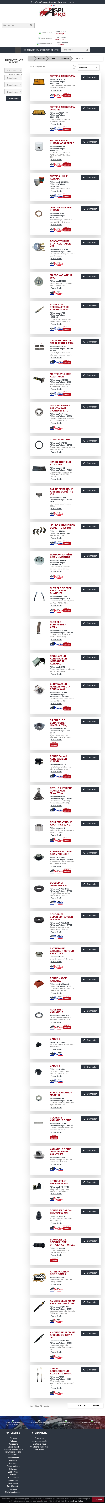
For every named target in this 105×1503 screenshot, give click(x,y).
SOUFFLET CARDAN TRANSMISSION (61, 1212)
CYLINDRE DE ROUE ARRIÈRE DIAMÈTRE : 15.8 (62, 491)
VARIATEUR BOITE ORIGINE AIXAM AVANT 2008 (60, 1151)
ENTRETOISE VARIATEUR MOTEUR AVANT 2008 (62, 951)
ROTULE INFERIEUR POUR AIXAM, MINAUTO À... (61, 790)
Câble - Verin (13, 1472)
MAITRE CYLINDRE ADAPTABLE (60, 375)
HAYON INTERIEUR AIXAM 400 (60, 463)
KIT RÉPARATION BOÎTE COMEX (59, 1273)
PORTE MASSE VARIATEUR (58, 979)
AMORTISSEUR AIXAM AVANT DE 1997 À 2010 (62, 1302)
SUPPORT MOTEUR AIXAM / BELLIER (61, 853)
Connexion (92, 77)
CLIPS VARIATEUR (60, 439)
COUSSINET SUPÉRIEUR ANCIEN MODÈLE (61, 917)
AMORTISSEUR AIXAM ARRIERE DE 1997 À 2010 (62, 1335)
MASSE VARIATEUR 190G (61, 276)
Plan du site (39, 1449)
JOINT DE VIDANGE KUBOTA (61, 209)
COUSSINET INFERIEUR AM (58, 884)
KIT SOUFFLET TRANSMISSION (59, 1182)
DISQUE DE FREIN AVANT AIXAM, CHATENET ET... (60, 408)
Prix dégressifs (13, 1486)
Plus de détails (56, 90)
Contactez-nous (39, 1444)
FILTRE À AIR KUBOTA (62, 76)
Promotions (39, 1438)
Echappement (13, 1457)
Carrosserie (13, 1444)
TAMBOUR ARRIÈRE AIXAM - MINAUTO (61, 556)
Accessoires (13, 1480)
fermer (98, 1500)
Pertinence (88, 67)
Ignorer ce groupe (14, 74)
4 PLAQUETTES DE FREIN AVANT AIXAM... (62, 342)
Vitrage (13, 1474)
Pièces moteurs (13, 1466)
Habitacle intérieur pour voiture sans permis (13, 1450)
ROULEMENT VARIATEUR (57, 1011)
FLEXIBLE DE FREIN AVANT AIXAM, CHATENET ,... (61, 590)
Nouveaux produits (39, 1441)
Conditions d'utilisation (39, 1446)
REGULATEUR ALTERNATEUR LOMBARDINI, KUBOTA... (58, 659)
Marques (13, 1489)
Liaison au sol (13, 1446)
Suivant (97, 1405)
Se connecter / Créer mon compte (41, 50)
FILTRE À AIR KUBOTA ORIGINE (62, 108)
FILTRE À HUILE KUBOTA (59, 177)
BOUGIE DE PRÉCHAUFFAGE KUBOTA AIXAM (59, 307)
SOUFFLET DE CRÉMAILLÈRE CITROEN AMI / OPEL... (62, 1242)
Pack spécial (13, 1483)
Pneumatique (13, 1477)
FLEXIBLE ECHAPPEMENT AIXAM (59, 624)
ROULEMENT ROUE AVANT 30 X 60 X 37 (61, 823)
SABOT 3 (55, 1065)
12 (85, 1405)
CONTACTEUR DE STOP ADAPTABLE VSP (60, 243)
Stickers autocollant (13, 1492)
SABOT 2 (55, 1039)
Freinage (13, 1441)
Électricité (13, 1460)
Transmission (13, 1454)
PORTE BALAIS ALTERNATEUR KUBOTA (58, 759)
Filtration (13, 1438)
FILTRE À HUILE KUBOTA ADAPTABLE (62, 142)
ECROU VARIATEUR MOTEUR (61, 1094)
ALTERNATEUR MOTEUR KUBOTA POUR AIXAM (60, 686)
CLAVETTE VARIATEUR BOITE (60, 1119)
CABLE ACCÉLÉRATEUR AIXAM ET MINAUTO (61, 1371)
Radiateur (13, 1463)
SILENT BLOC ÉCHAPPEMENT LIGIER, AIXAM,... (59, 722)
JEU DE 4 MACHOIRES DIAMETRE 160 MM (62, 526)
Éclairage (13, 1469)
